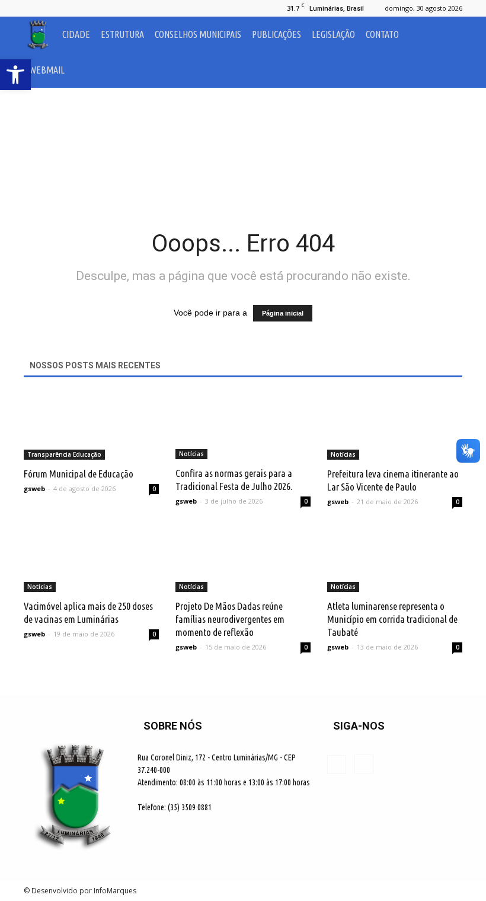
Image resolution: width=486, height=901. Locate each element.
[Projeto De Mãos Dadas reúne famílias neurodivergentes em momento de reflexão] (243, 559)
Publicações (276, 34)
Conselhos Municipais (198, 34)
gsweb (34, 488)
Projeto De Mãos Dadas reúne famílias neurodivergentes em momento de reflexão (229, 619)
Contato (382, 34)
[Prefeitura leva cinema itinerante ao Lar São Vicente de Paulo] (394, 426)
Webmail (47, 70)
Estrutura (122, 34)
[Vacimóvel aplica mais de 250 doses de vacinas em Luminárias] (91, 559)
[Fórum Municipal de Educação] (91, 426)
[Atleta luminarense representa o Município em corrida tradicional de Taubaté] (394, 559)
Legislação (333, 34)
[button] (448, 52)
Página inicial (282, 313)
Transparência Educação (64, 454)
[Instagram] (52, 8)
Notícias (191, 454)
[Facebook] (32, 8)
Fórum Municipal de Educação (78, 473)
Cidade (76, 34)
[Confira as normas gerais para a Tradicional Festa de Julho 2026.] (243, 426)
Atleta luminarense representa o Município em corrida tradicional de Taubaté (392, 619)
